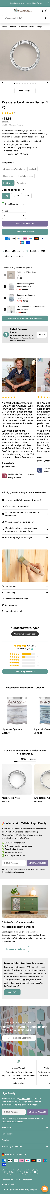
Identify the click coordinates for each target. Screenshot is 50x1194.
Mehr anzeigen (25, 91)
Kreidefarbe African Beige (26, 272)
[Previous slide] (2, 83)
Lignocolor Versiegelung (26, 295)
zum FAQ (42, 334)
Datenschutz (7, 1180)
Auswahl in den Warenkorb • (25, 318)
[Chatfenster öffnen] (44, 1188)
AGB (18, 1180)
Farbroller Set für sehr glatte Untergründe (31, 307)
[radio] (14, 169)
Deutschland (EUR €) (14, 1154)
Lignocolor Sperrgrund (25, 284)
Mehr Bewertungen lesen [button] (25, 634)
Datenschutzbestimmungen (13, 872)
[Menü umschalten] (3, 10)
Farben (13, 26)
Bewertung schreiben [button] (25, 671)
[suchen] (44, 18)
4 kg (27, 196)
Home (4, 26)
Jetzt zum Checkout (25, 231)
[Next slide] (47, 83)
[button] (14, 83)
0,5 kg (16, 196)
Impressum (27, 1180)
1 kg (6, 196)
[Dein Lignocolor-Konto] (43, 10)
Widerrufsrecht (8, 1184)
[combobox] (25, 18)
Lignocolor (13, 1189)
